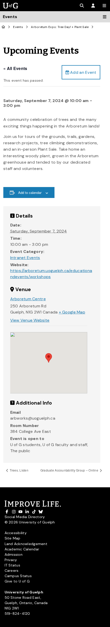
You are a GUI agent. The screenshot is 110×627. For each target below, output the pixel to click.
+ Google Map (72, 312)
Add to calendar (29, 192)
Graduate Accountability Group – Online (69, 470)
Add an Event (82, 72)
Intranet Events (25, 257)
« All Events (15, 68)
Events (18, 27)
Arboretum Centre (28, 299)
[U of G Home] (3, 27)
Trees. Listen (18, 470)
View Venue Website (30, 320)
